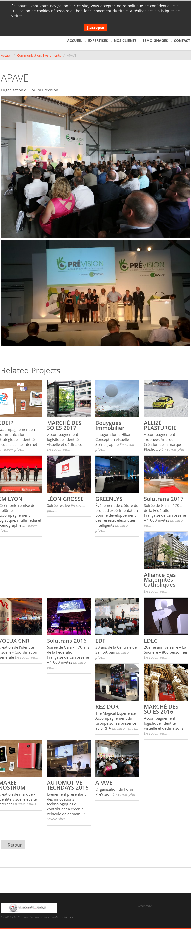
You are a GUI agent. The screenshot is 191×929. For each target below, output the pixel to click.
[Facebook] (94, 906)
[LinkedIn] (110, 906)
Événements (52, 55)
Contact (182, 40)
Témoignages (155, 40)
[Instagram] (126, 906)
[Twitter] (102, 906)
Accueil (74, 40)
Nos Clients (125, 40)
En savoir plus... (60, 449)
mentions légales (61, 917)
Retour (15, 845)
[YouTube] (118, 906)
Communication (29, 55)
